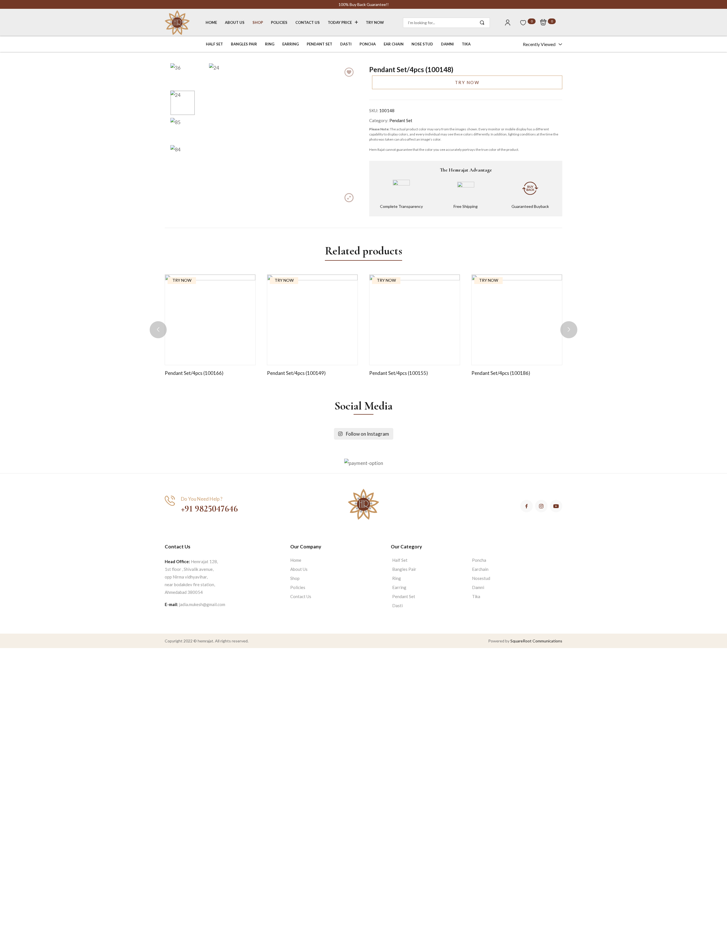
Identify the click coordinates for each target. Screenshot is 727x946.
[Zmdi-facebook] (526, 506)
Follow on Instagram (365, 434)
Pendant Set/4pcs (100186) (500, 373)
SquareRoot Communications (536, 640)
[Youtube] (556, 506)
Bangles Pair (404, 569)
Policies (297, 587)
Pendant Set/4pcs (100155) (398, 373)
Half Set (400, 560)
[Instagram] (541, 506)
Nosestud (481, 578)
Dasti (397, 605)
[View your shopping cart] (543, 22)
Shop (295, 578)
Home (295, 560)
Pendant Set (400, 120)
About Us (299, 569)
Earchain (480, 569)
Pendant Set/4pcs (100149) (296, 373)
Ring (396, 578)
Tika (476, 596)
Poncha (479, 560)
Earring (399, 587)
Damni (478, 587)
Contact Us (300, 596)
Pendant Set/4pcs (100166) (194, 373)
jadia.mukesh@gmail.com (202, 604)
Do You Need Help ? (201, 499)
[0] (523, 22)
